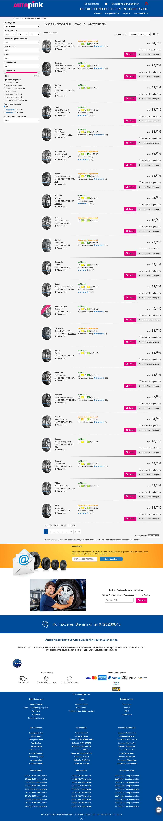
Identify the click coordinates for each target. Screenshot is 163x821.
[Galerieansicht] (157, 34)
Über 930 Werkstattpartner (46, 682)
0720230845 (110, 624)
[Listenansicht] (153, 34)
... (66, 532)
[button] (159, 798)
